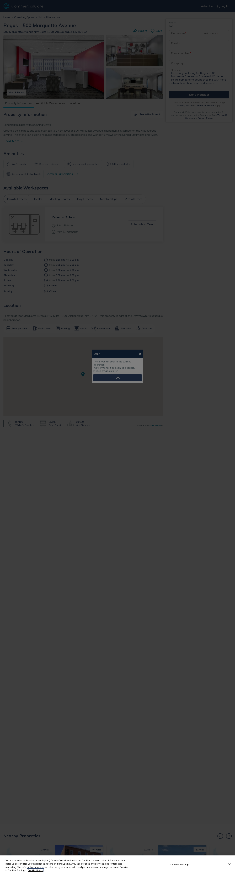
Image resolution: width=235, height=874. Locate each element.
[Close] (229, 864)
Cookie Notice (35, 870)
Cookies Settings (179, 864)
